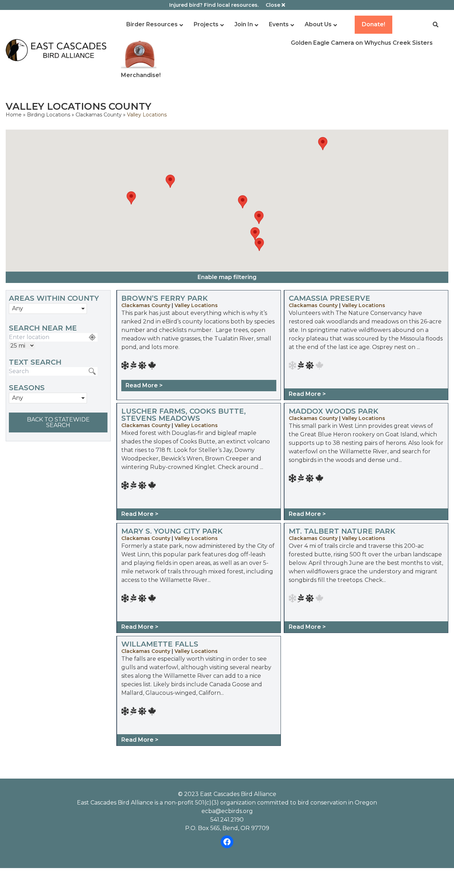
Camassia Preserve (329, 298)
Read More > (144, 385)
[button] (131, 197)
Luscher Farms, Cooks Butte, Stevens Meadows (183, 414)
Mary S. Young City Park (172, 531)
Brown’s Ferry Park (164, 298)
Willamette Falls (159, 644)
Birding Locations (48, 114)
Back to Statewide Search (58, 422)
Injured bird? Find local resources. (214, 5)
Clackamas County (99, 114)
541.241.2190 (227, 819)
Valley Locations (196, 305)
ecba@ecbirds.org (227, 811)
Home (14, 114)
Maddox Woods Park (333, 411)
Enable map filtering (227, 277)
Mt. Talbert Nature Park (342, 531)
